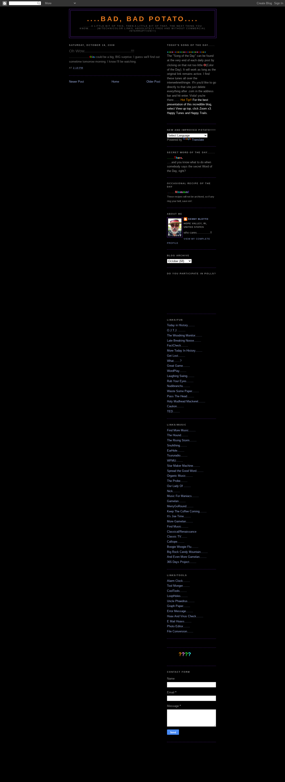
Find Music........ (177, 526)
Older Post (153, 81)
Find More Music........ (181, 430)
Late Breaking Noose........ (184, 340)
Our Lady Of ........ (179, 486)
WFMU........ (175, 460)
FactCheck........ (177, 345)
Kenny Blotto (198, 219)
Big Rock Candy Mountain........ (187, 552)
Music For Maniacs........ (183, 496)
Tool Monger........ (178, 585)
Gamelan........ (176, 501)
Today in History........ (181, 325)
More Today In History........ (184, 350)
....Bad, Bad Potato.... (142, 19)
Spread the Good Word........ (185, 470)
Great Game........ (178, 365)
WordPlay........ (176, 371)
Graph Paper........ (178, 606)
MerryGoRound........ (180, 506)
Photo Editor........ (178, 626)
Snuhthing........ (177, 445)
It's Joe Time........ (179, 516)
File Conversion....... (180, 631)
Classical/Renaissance (181, 531)
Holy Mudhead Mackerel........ (186, 401)
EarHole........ (175, 450)
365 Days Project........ (181, 562)
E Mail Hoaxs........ (179, 621)
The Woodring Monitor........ (184, 335)
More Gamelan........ (180, 521)
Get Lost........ (176, 355)
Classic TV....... (177, 536)
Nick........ (173, 491)
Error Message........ (180, 611)
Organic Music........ (180, 475)
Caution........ (175, 406)
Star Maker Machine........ (183, 465)
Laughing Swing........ (180, 376)
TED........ (173, 411)
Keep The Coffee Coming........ (187, 511)
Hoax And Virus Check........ (185, 616)
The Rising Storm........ (182, 440)
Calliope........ (175, 541)
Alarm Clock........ (178, 580)
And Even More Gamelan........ (187, 556)
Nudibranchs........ (178, 386)
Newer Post (76, 81)
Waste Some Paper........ (183, 391)
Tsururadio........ (177, 455)
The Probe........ (177, 481)
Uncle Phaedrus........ (181, 601)
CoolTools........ (177, 591)
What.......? (174, 360)
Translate (198, 139)
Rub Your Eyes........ (180, 381)
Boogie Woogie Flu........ (182, 546)
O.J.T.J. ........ (176, 330)
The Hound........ (177, 435)
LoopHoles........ (177, 596)
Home (115, 81)
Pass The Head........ (180, 396)
